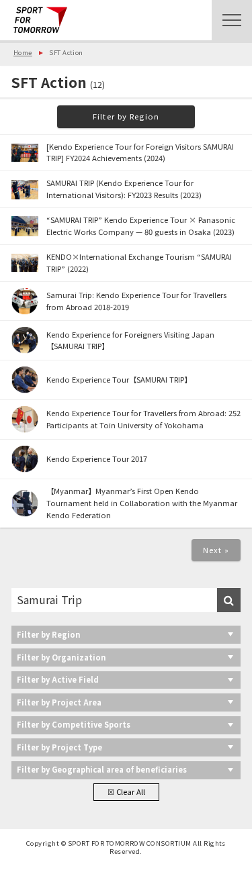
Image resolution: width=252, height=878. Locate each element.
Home (22, 52)
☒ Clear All (126, 791)
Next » (216, 549)
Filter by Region (126, 116)
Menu (232, 20)
